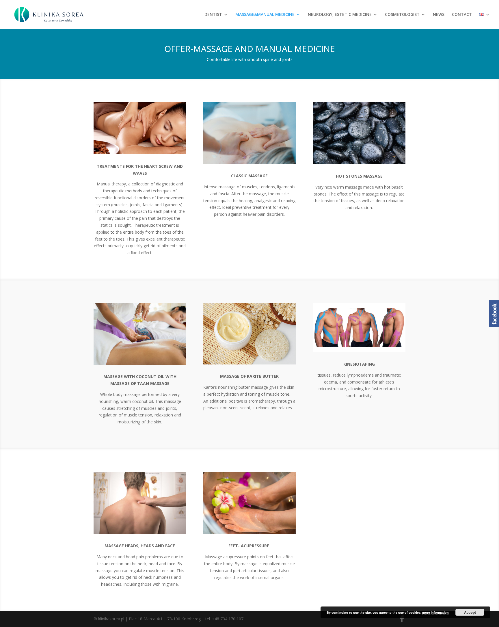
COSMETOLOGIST (402, 14)
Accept (470, 612)
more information (435, 612)
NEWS (438, 14)
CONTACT (462, 14)
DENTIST (213, 14)
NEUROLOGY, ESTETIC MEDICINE (340, 14)
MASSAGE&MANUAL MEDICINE (265, 14)
